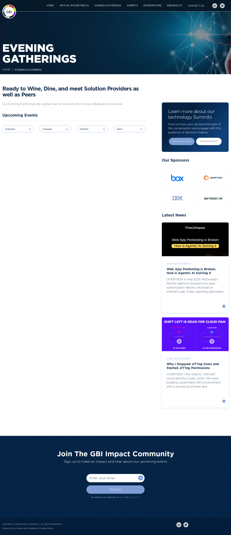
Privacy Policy (9, 528)
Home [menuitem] (50, 5)
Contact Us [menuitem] (196, 5)
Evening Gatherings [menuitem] (108, 5)
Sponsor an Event (181, 141)
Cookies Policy (46, 528)
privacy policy (134, 497)
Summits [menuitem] (132, 5)
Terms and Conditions (27, 528)
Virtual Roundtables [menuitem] (74, 5)
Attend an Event (209, 141)
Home (6, 69)
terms (122, 497)
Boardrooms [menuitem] (152, 5)
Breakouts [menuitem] (174, 5)
